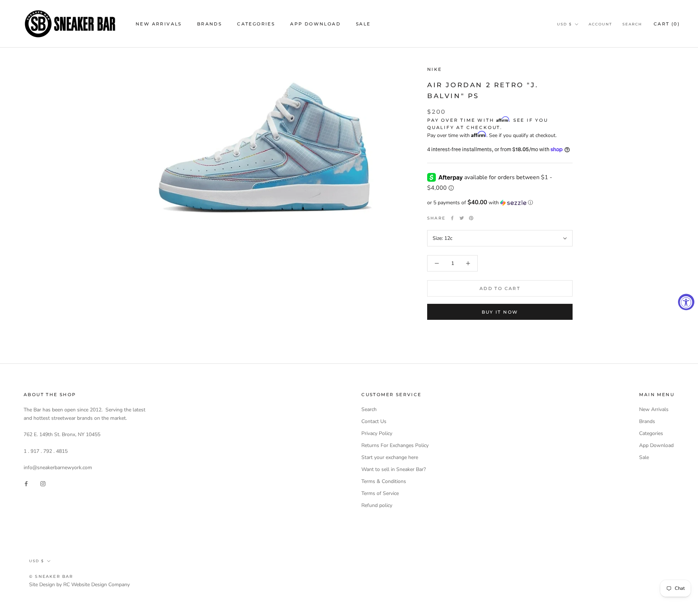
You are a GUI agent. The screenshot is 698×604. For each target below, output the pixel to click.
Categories (256, 24)
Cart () (667, 24)
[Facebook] (452, 218)
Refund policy (376, 505)
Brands (209, 24)
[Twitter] (462, 218)
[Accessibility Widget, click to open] (686, 302)
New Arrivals (159, 24)
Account (600, 24)
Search (632, 24)
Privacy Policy (376, 433)
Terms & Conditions (383, 481)
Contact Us (373, 421)
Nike (434, 69)
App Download (315, 24)
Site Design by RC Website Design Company (79, 584)
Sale (363, 24)
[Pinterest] (471, 218)
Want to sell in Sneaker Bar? (393, 469)
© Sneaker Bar (51, 576)
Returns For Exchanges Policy (395, 445)
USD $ (564, 24)
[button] (500, 202)
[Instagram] (42, 483)
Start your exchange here (389, 457)
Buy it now (500, 312)
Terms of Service (380, 493)
